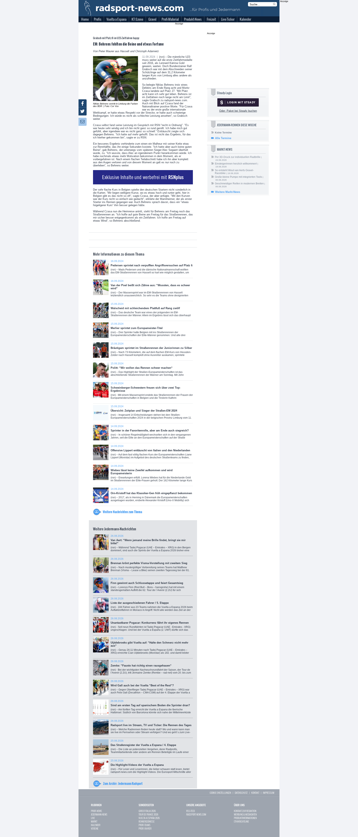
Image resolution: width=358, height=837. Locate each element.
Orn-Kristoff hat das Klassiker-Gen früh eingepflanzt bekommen (151, 496)
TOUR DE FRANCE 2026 (148, 814)
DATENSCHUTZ (241, 792)
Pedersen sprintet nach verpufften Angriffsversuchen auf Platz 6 (151, 268)
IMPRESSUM (268, 792)
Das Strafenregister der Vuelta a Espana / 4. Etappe (152, 748)
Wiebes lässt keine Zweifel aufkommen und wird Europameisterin (151, 475)
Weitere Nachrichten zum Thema (122, 511)
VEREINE (94, 828)
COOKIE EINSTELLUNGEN (220, 792)
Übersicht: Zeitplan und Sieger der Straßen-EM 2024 (151, 414)
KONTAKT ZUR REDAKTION (245, 811)
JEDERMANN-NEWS (99, 814)
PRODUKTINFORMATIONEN (245, 818)
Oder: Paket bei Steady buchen (238, 110)
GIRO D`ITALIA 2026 (147, 811)
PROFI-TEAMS (144, 825)
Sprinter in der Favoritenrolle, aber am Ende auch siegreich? (151, 433)
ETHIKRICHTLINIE (241, 821)
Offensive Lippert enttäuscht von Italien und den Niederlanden (151, 453)
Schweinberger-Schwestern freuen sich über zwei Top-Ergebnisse (152, 392)
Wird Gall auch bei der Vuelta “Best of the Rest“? (150, 688)
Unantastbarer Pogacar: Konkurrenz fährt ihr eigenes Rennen (150, 625)
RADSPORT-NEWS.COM (196, 814)
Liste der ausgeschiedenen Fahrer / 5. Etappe (152, 605)
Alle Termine (223, 138)
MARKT (94, 821)
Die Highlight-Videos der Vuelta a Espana (151, 767)
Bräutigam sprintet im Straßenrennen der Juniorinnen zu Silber (151, 350)
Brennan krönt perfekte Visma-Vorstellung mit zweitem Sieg (150, 566)
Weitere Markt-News (227, 191)
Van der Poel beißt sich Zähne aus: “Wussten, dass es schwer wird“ (151, 290)
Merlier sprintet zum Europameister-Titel (148, 331)
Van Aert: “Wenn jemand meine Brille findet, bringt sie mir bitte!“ (151, 544)
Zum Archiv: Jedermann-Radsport (123, 783)
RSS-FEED (190, 811)
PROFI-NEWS (96, 811)
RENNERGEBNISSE (147, 821)
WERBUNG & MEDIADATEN (245, 814)
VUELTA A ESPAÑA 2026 (149, 818)
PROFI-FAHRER (145, 828)
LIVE (93, 818)
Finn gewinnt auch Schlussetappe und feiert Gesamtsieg (147, 585)
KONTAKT (255, 792)
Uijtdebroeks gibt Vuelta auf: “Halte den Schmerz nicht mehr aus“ (150, 647)
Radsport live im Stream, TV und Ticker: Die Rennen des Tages (151, 728)
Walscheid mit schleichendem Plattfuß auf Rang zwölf (151, 311)
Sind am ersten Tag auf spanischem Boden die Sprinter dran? (151, 708)
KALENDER (95, 825)
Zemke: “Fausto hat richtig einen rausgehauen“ (151, 668)
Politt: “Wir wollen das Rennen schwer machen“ (150, 370)
